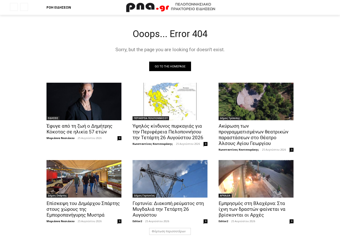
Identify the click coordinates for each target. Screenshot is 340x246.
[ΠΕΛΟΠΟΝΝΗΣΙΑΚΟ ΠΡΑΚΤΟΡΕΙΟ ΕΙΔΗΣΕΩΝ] (170, 7)
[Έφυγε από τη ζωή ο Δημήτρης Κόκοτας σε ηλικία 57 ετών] (83, 101)
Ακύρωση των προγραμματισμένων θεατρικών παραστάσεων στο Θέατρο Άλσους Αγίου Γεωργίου (253, 134)
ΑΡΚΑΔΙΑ (225, 195)
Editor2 (137, 221)
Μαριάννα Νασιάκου (60, 138)
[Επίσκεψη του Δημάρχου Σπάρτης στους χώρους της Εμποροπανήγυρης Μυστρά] (83, 179)
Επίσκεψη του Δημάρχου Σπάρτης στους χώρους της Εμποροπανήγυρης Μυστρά (83, 209)
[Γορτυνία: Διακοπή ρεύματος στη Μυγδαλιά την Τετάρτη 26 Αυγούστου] (170, 179)
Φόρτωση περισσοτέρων (168, 231)
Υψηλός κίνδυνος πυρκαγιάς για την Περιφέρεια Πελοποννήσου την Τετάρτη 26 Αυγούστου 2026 (168, 131)
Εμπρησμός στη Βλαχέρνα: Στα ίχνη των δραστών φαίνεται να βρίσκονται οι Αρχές (252, 209)
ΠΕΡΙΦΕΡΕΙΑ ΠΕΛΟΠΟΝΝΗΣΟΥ (151, 118)
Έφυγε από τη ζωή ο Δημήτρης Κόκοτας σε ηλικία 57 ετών (79, 129)
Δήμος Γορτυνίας (144, 195)
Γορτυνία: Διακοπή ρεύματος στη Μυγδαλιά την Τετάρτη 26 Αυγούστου (168, 209)
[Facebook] (14, 7)
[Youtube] (24, 7)
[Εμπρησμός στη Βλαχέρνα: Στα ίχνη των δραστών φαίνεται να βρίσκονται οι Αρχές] (256, 179)
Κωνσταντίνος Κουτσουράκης (153, 143)
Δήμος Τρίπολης (230, 118)
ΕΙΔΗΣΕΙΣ (53, 118)
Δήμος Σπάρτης (57, 195)
